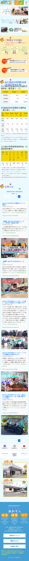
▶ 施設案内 (4, 554)
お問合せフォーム (14, 535)
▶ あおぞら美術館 (19, 551)
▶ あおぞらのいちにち (16, 550)
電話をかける (14, 541)
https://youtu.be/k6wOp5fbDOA (10, 235)
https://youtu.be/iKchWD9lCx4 (10, 412)
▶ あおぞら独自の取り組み (8, 551)
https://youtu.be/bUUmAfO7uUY (10, 327)
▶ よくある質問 (5, 553)
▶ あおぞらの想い (6, 550)
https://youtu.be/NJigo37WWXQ (10, 275)
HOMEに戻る (14, 546)
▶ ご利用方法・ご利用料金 (16, 553)
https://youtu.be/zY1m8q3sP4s (10, 215)
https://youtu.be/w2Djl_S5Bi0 (9, 369)
